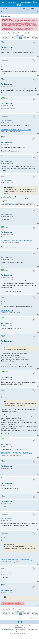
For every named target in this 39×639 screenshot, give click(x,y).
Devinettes (5, 16)
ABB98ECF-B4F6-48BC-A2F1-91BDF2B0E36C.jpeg (17, 241)
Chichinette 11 (4, 371)
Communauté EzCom (7, 629)
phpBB (14, 625)
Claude (3, 59)
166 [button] (13, 38)
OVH (28, 633)
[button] (3, 38)
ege (2, 41)
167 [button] (17, 38)
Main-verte (3, 174)
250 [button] (33, 38)
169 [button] (24, 38)
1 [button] (8, 38)
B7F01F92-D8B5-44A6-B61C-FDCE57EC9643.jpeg (16, 560)
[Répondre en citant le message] (33, 43)
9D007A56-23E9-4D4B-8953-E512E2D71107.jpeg (16, 129)
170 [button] (28, 38)
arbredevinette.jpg (7, 310)
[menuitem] (5, 9)
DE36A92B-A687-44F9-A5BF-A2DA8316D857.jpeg (16, 453)
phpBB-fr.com (22, 627)
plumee (3, 136)
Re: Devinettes (7, 47)
